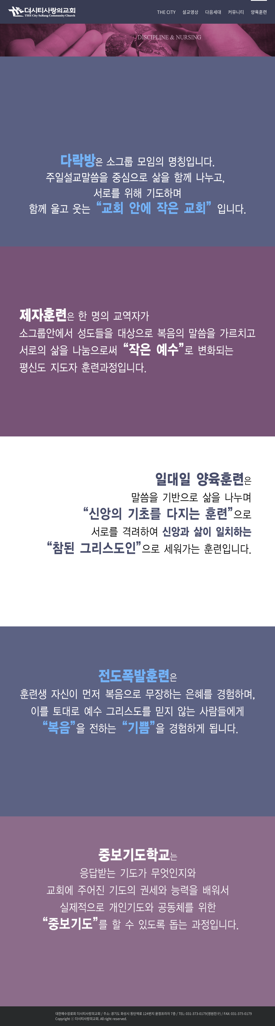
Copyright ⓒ (64, 1018)
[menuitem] (169, 11)
